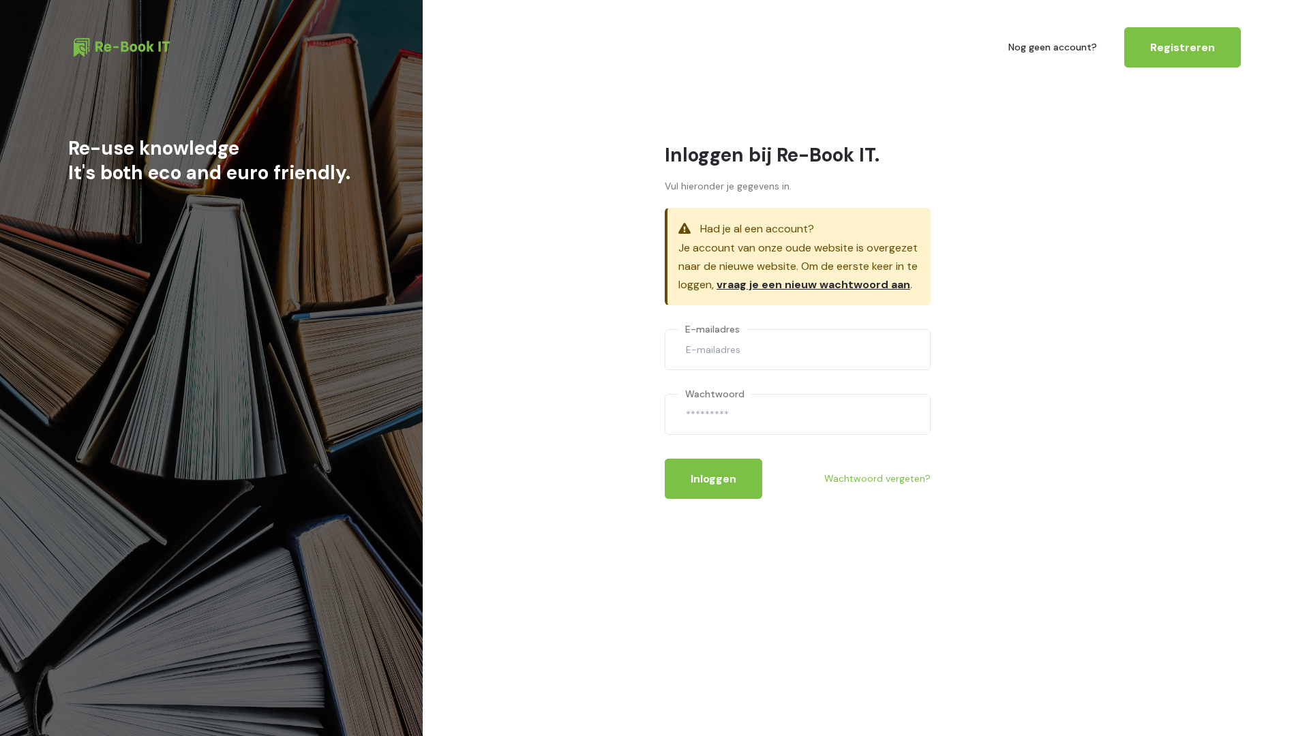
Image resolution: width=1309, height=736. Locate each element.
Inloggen (713, 479)
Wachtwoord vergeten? (877, 478)
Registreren (1182, 47)
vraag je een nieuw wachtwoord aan (813, 284)
